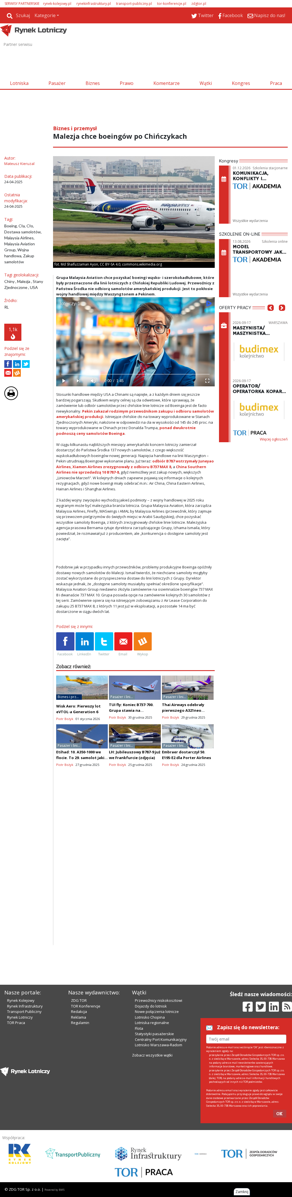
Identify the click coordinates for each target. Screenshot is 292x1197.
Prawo (126, 83)
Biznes (93, 83)
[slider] (135, 374)
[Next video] (78, 380)
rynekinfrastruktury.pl (93, 3)
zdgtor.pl (198, 3)
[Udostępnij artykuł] (17, 364)
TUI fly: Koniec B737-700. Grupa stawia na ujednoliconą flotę (131, 710)
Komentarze (166, 83)
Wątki (206, 83)
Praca (276, 83)
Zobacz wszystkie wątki (152, 1055)
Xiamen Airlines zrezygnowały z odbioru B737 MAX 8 (121, 466)
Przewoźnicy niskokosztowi (158, 1000)
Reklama (78, 1017)
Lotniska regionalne (152, 1022)
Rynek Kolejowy (21, 1000)
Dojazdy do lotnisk (151, 1006)
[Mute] (93, 380)
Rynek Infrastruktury (25, 1006)
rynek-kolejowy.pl (57, 3)
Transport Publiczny (24, 1011)
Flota (139, 1028)
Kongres (241, 83)
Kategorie (45, 15)
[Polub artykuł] (8, 364)
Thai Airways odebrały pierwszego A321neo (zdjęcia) (183, 710)
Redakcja (79, 1011)
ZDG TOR (79, 1000)
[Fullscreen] (207, 380)
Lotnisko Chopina (150, 1017)
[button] (270, 316)
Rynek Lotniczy (20, 1017)
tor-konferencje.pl (171, 3)
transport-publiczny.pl (134, 3)
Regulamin (80, 1022)
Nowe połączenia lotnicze (157, 1011)
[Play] (63, 380)
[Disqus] (135, 872)
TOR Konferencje (85, 1006)
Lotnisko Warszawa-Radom (158, 1044)
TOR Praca (16, 1022)
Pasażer (57, 83)
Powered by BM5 (54, 1190)
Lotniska (19, 83)
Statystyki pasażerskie (154, 1033)
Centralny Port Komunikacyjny (161, 1039)
